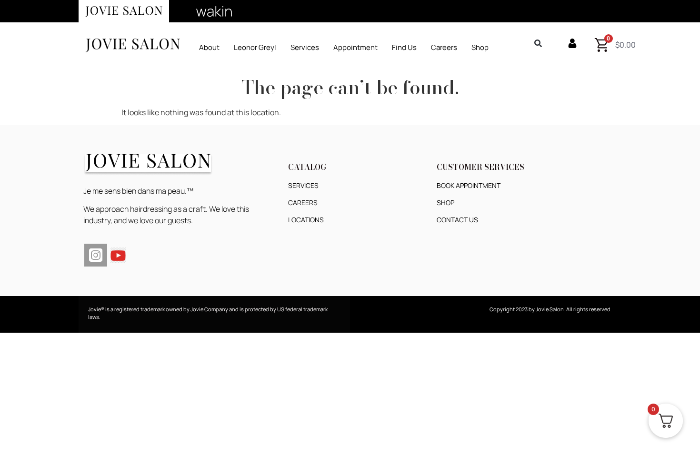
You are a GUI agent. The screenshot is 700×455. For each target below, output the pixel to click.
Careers (444, 47)
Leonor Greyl (255, 47)
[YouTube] (118, 254)
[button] (304, 47)
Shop (480, 47)
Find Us (404, 47)
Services (304, 47)
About (209, 47)
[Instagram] (95, 255)
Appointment (355, 47)
